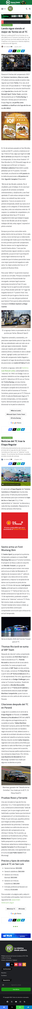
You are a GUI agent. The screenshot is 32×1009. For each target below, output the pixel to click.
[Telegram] (22, 51)
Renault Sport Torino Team (16, 414)
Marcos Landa (16, 411)
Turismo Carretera (7, 25)
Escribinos (4, 975)
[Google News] (16, 423)
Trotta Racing (16, 418)
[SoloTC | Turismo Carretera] (15, 8)
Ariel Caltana (7, 46)
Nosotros (3, 973)
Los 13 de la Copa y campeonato (13, 22)
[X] (14, 51)
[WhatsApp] (18, 51)
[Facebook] (10, 51)
